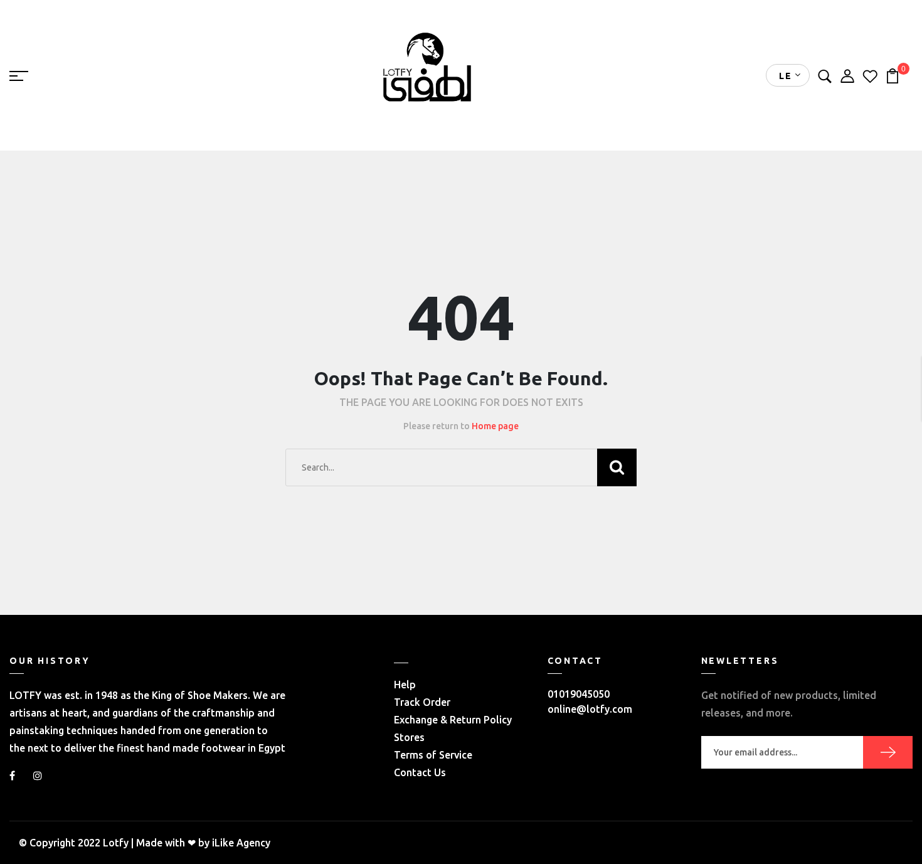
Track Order (422, 702)
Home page (495, 426)
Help (405, 684)
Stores (409, 737)
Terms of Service (433, 754)
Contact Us (420, 772)
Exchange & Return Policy (453, 719)
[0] (892, 74)
